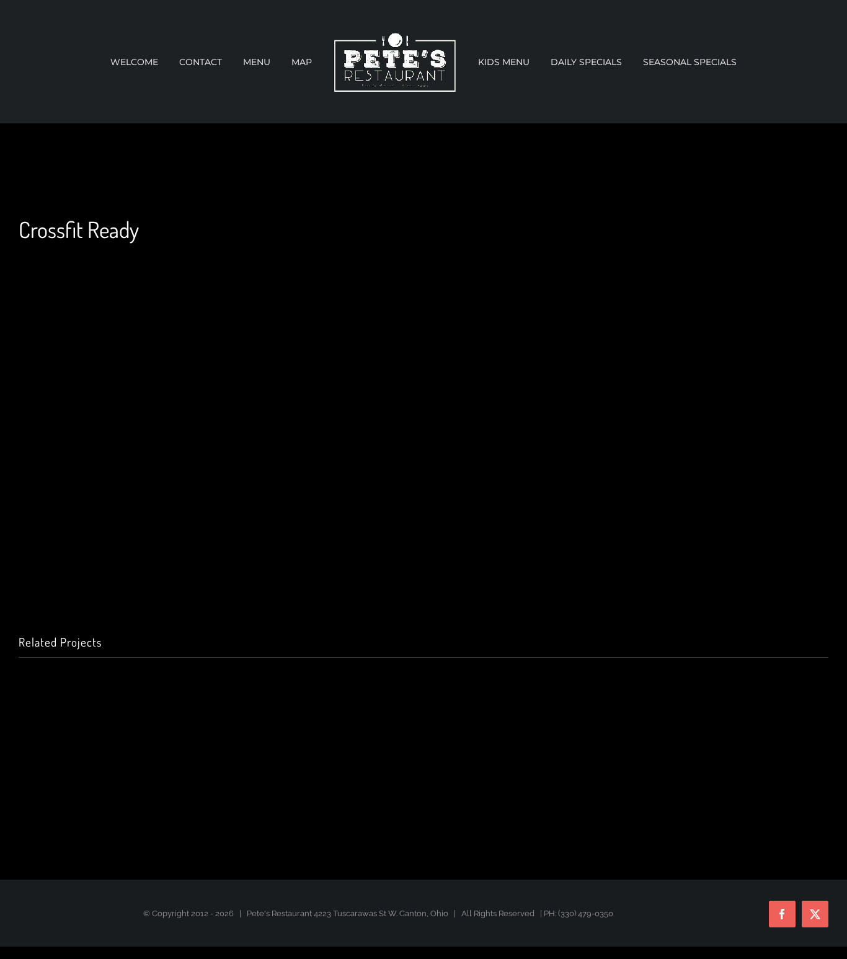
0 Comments (188, 807)
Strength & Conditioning (133, 790)
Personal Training (667, 790)
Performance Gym (395, 790)
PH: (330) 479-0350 (578, 913)
